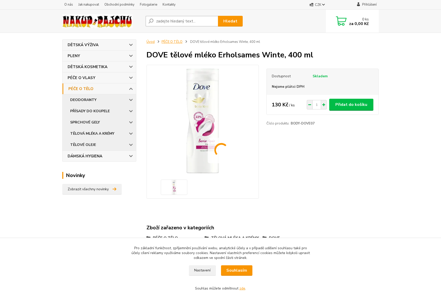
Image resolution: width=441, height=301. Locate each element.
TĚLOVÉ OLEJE (83, 144)
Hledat (230, 21)
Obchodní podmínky (119, 4)
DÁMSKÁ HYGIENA (85, 156)
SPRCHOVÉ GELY (85, 122)
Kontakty (169, 4)
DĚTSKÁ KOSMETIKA (87, 66)
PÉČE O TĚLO (80, 88)
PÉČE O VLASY (81, 77)
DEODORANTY (83, 99)
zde (242, 288)
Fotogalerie (148, 4)
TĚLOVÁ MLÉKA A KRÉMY (92, 133)
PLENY (74, 55)
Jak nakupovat (88, 4)
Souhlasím (236, 270)
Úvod (150, 42)
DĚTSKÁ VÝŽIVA (83, 44)
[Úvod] (101, 21)
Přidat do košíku (351, 104)
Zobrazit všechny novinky (88, 189)
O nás (68, 4)
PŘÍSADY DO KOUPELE (90, 111)
